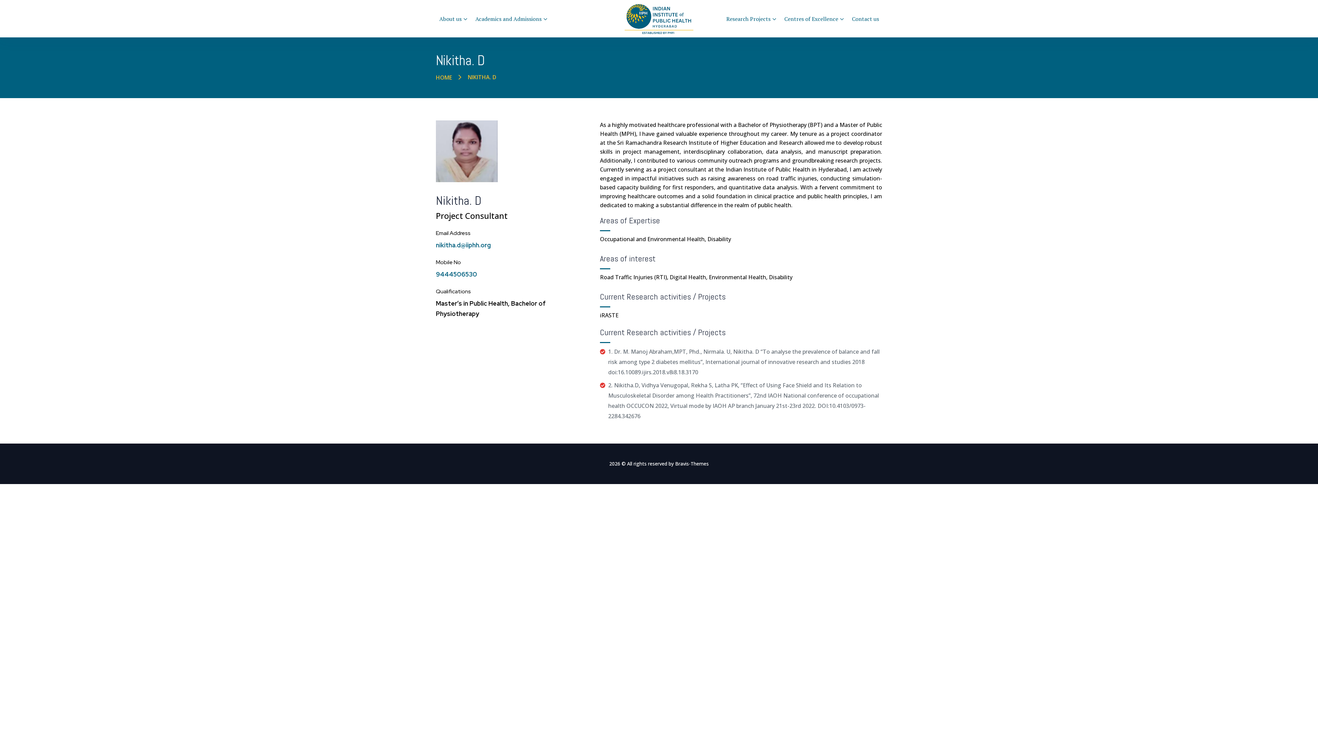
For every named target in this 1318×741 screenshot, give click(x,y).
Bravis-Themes (692, 463)
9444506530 (456, 274)
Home (444, 77)
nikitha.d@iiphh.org (463, 245)
